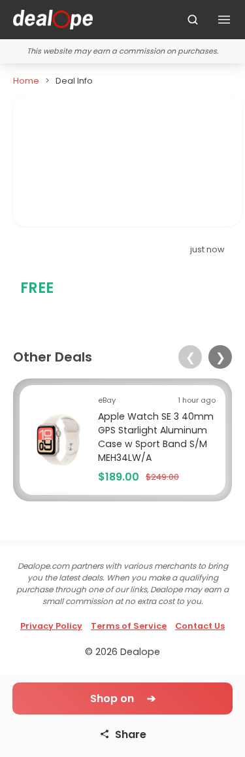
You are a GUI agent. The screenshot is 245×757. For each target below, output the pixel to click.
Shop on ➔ (122, 698)
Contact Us (200, 625)
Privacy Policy (51, 625)
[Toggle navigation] (224, 19)
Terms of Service (129, 625)
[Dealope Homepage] (53, 19)
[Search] (193, 20)
